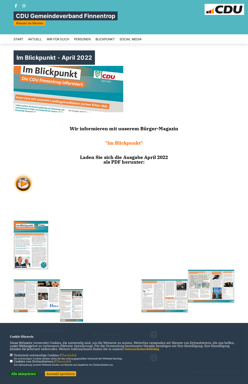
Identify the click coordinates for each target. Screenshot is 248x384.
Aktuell (35, 39)
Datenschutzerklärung (142, 349)
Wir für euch (58, 39)
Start (18, 39)
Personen (82, 39)
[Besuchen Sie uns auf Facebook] (16, 6)
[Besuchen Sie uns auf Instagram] (24, 6)
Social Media (131, 39)
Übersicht (68, 355)
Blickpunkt (105, 39)
